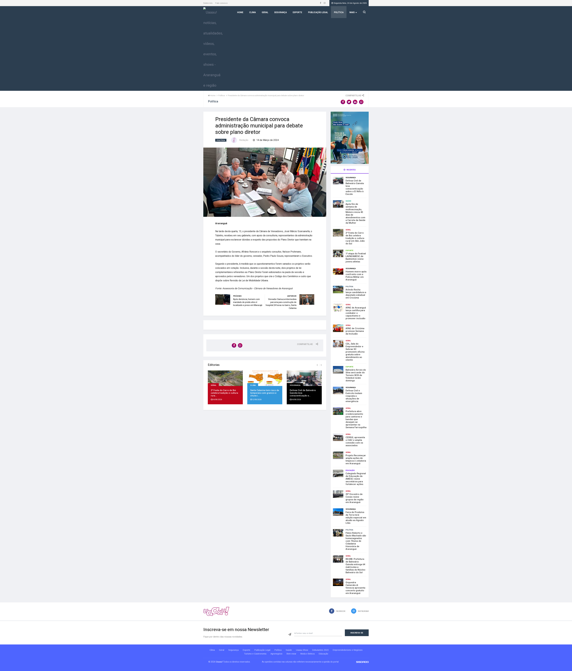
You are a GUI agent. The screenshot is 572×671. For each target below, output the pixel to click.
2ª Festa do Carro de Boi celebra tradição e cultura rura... (224, 393)
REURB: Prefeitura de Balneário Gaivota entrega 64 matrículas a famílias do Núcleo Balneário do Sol (355, 565)
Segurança (280, 12)
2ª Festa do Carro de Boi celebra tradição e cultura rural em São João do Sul (355, 238)
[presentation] (317, 365)
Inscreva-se (356, 632)
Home (240, 12)
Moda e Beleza (307, 654)
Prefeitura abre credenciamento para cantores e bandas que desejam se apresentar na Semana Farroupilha (356, 419)
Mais (352, 12)
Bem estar (291, 654)
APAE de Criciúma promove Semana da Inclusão (355, 331)
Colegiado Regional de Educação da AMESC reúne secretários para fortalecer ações (356, 479)
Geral (265, 12)
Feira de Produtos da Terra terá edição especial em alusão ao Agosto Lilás (356, 518)
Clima (252, 12)
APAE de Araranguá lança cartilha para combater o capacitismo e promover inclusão (356, 313)
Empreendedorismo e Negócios (348, 650)
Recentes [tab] (351, 169)
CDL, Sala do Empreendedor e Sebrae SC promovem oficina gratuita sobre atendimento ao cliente (355, 352)
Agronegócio (276, 654)
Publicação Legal (318, 12)
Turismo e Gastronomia (255, 654)
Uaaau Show (302, 650)
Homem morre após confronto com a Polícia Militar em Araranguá (356, 275)
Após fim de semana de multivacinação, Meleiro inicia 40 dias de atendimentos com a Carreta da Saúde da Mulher (355, 213)
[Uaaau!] (216, 611)
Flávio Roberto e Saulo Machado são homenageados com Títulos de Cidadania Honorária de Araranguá (356, 541)
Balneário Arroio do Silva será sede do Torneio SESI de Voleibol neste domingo (356, 375)
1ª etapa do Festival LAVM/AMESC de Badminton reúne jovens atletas (356, 257)
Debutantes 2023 (320, 650)
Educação (350, 470)
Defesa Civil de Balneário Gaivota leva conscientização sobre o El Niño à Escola (355, 187)
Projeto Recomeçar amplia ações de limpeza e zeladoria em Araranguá (356, 459)
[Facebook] (321, 3)
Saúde (348, 201)
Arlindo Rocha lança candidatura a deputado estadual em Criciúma (356, 293)
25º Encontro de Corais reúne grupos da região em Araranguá (354, 498)
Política (338, 12)
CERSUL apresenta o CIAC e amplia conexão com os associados (355, 441)
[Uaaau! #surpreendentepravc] (213, 48)
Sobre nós (208, 3)
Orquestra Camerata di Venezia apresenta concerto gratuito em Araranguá (355, 588)
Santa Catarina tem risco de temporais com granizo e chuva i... (264, 393)
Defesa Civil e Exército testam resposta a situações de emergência (354, 396)
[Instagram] (325, 3)
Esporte (297, 12)
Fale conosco (221, 3)
